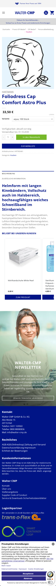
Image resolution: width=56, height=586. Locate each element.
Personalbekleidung (46, 29)
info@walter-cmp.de (17, 432)
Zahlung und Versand (35, 444)
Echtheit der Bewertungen (15, 450)
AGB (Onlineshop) (15, 444)
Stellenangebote (10, 492)
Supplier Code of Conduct (14, 495)
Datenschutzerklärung (13, 447)
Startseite (6, 29)
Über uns (6, 488)
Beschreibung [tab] (8, 173)
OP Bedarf (32, 29)
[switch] (50, 582)
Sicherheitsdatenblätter (34, 498)
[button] (3, 12)
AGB (4, 444)
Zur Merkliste (28, 146)
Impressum (30, 447)
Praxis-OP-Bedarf (19, 29)
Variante (5, 119)
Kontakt (6, 485)
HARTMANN (8, 91)
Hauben (29, 32)
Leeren (51, 114)
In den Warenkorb (31, 137)
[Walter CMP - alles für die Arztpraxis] (25, 13)
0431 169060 (16, 426)
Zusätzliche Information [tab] (14, 178)
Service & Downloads (12, 498)
